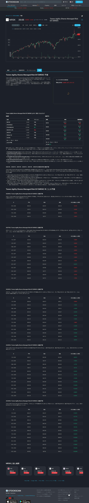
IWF (53, 468)
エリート (64, 5)
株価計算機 (76, 498)
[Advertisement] (44, 66)
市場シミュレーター (76, 5)
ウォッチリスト (11, 5)
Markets (36, 5)
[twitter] (82, 16)
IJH (25, 468)
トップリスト (24, 5)
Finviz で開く (41, 480)
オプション (76, 490)
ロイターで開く (61, 480)
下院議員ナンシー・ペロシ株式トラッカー (46, 492)
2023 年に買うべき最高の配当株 (44, 490)
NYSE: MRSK (16, 15)
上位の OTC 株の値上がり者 (64, 492)
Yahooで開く (27, 480)
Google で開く (34, 480)
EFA (39, 468)
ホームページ (9, 15)
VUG (11, 468)
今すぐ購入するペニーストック (65, 490)
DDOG (67, 468)
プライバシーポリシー (11, 495)
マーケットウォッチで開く (51, 480)
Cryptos (47, 5)
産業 (55, 5)
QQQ (81, 468)
